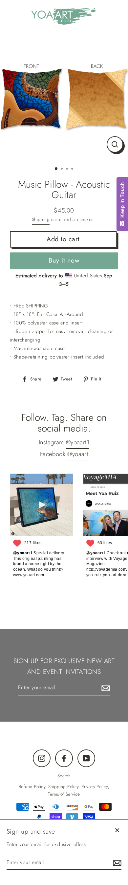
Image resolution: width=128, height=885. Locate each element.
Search (64, 775)
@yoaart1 (77, 442)
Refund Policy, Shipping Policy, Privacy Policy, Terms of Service (64, 790)
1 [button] (56, 169)
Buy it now (64, 260)
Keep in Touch (122, 201)
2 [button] (62, 169)
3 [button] (67, 169)
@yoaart (77, 454)
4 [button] (73, 169)
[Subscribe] (104, 687)
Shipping (41, 219)
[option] (64, 97)
